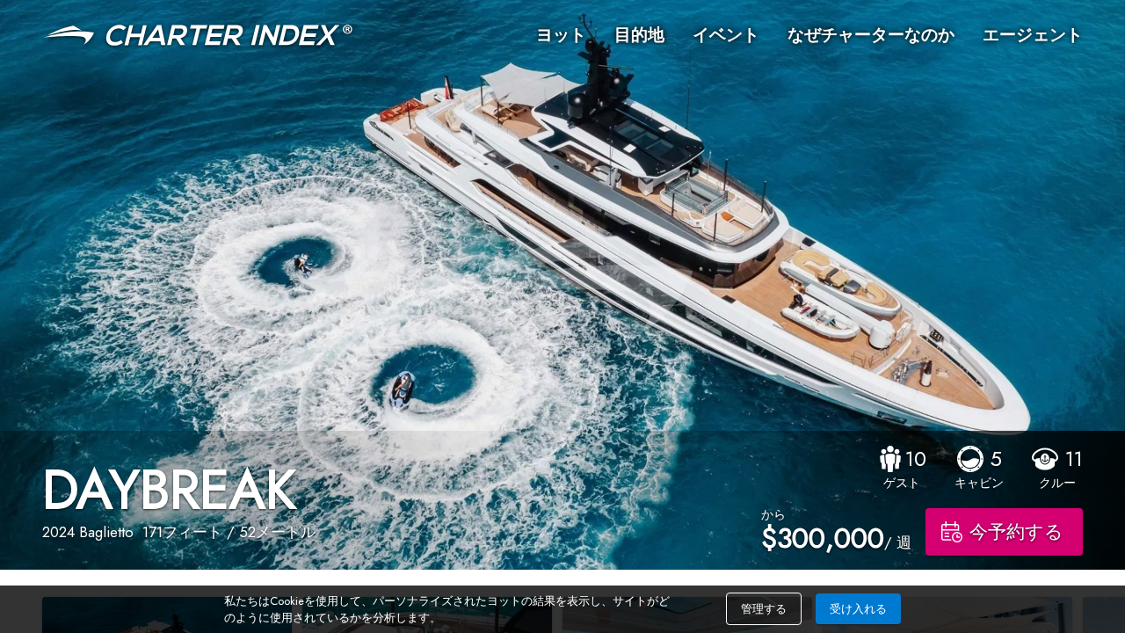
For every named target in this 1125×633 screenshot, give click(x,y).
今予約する (1016, 532)
